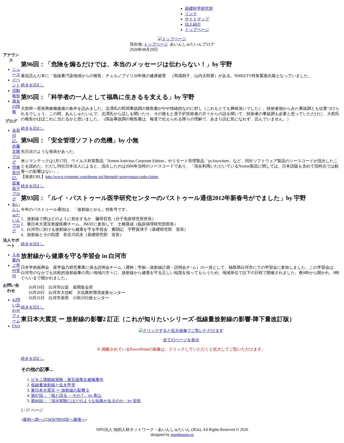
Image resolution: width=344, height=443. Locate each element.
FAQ (16, 326)
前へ (39, 419)
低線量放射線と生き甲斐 (53, 385)
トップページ (197, 29)
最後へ (79, 419)
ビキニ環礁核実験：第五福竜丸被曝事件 (67, 380)
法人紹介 (193, 24)
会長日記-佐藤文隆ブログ (16, 146)
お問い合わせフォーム (16, 310)
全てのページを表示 (181, 340)
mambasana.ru (182, 434)
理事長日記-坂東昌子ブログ (16, 183)
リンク (191, 14)
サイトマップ (197, 19)
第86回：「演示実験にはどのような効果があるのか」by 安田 (86, 401)
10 (63, 419)
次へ (69, 419)
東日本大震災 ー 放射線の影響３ (60, 390)
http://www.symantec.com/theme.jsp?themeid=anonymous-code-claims (101, 177)
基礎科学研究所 (199, 8)
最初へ (29, 419)
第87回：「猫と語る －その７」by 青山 (66, 395)
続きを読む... (32, 85)
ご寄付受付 (16, 270)
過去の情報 (16, 106)
